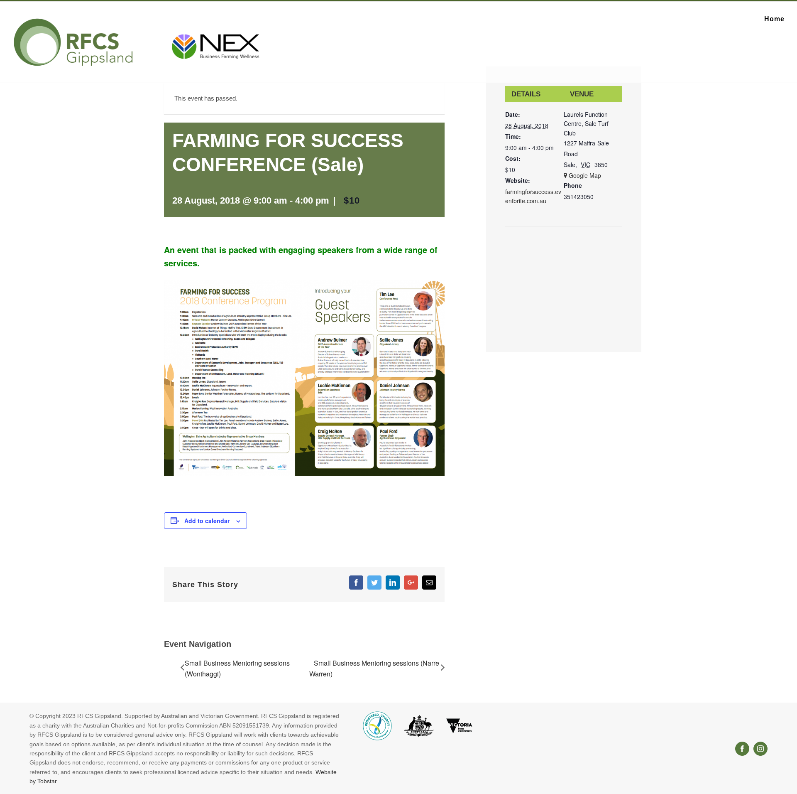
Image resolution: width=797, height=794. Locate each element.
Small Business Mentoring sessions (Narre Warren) (374, 668)
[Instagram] (760, 749)
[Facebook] (356, 582)
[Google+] (411, 582)
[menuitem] (774, 19)
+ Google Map (582, 175)
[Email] (429, 582)
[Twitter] (374, 582)
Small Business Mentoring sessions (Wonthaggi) (237, 668)
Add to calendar (207, 520)
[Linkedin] (393, 582)
